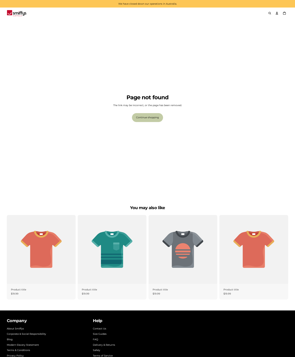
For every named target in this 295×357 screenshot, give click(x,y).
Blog (10, 339)
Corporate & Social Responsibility (26, 333)
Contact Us (99, 328)
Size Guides (100, 333)
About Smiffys (15, 328)
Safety (96, 350)
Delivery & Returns (104, 344)
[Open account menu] (277, 13)
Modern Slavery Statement (23, 344)
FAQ (95, 339)
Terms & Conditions (18, 350)
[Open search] (269, 13)
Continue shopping (147, 117)
